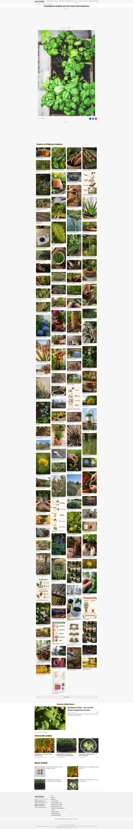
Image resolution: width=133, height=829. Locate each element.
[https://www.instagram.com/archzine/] (89, 800)
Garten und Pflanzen (41, 732)
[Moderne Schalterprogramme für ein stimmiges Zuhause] (39, 771)
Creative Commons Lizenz (56, 802)
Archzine (40, 2)
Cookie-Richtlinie (55, 811)
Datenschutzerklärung (56, 806)
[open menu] (97, 1)
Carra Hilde (82, 757)
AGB (52, 795)
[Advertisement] (66, 16)
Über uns (53, 797)
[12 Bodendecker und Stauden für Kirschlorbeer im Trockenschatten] (66, 745)
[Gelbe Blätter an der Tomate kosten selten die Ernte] (44, 745)
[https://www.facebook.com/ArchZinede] (87, 800)
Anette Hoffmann (62, 757)
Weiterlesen (41, 118)
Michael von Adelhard (41, 757)
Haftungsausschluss (55, 813)
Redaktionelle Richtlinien (56, 804)
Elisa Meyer (72, 712)
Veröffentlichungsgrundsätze (58, 808)
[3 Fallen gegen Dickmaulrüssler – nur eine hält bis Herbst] (88, 745)
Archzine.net (40, 797)
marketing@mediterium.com (41, 807)
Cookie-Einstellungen (56, 815)
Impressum (53, 799)
